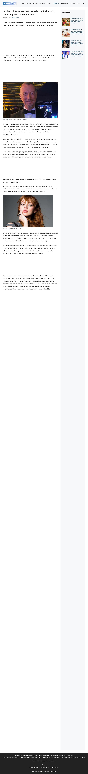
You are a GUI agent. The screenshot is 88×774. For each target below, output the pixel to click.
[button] (83, 3)
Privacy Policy (47, 771)
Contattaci (53, 761)
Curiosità (72, 3)
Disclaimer (53, 771)
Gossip (49, 3)
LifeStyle (28, 3)
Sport (78, 3)
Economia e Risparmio (38, 3)
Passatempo (64, 3)
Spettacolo (56, 3)
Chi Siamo (34, 771)
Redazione (40, 771)
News (22, 3)
